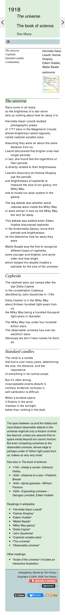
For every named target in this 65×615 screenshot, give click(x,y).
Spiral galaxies (30, 483)
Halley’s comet (30, 467)
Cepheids (10, 54)
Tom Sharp (50, 576)
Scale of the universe (26, 559)
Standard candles (14, 58)
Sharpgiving (24, 572)
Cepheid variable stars (27, 537)
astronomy (48, 72)
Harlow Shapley (51, 57)
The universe (12, 50)
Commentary (12, 62)
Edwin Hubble (51, 63)
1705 (15, 467)
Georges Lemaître (23, 495)
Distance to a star (32, 475)
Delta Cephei (21, 529)
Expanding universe (33, 491)
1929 (15, 491)
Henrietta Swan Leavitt (27, 509)
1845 (15, 483)
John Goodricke (23, 533)
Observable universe (26, 545)
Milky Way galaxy (24, 525)
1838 (15, 475)
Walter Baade (50, 67)
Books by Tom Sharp (44, 572)
